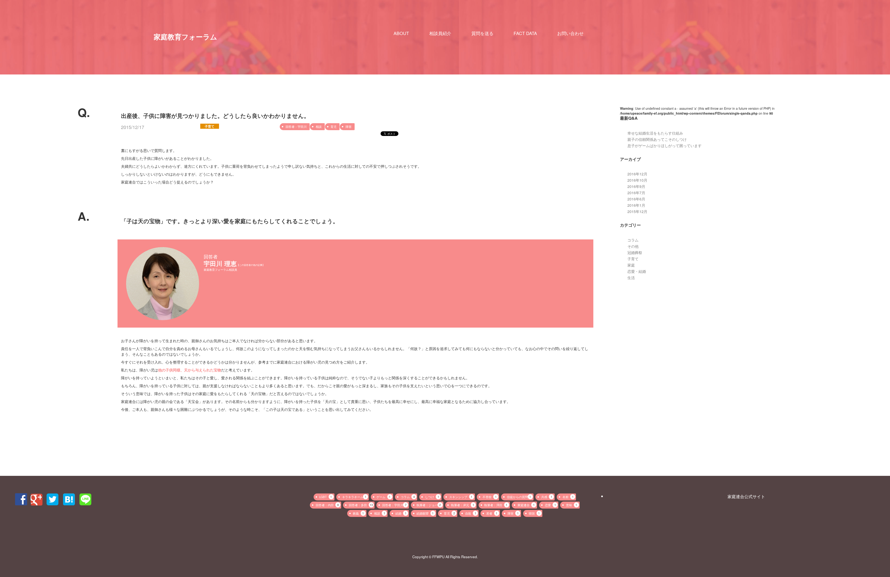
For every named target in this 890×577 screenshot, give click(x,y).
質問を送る (482, 33)
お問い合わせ (570, 33)
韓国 (534, 513)
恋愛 (550, 505)
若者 (491, 513)
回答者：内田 (327, 505)
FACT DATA (525, 33)
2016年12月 (637, 174)
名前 (568, 497)
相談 (319, 126)
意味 (571, 505)
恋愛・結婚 (636, 271)
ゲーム (383, 497)
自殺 (470, 513)
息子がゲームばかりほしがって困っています (664, 145)
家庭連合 (526, 505)
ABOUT (401, 33)
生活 (631, 277)
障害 (349, 126)
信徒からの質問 (519, 497)
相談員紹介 (440, 33)
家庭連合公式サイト (746, 496)
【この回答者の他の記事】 (251, 265)
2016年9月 (636, 186)
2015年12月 (637, 211)
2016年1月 (636, 205)
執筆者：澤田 (495, 505)
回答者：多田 (361, 505)
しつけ (432, 497)
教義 (358, 513)
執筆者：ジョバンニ (429, 505)
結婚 (401, 513)
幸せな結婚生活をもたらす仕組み (655, 133)
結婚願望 (425, 513)
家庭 (631, 265)
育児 (334, 126)
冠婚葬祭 (634, 252)
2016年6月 (636, 199)
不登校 (490, 497)
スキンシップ (460, 497)
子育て (209, 126)
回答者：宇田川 (296, 126)
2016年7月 (636, 192)
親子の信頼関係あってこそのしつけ (657, 139)
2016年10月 (637, 180)
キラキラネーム (354, 497)
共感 (546, 497)
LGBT (325, 497)
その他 (633, 246)
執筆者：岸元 (462, 505)
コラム (633, 240)
